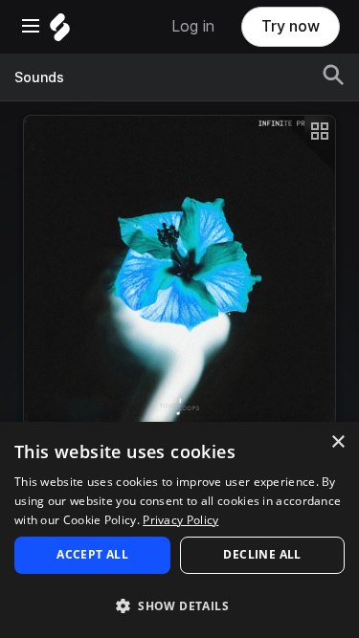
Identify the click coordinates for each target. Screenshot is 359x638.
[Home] (60, 32)
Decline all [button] (262, 554)
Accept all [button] (92, 554)
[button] (179, 605)
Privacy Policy (180, 520)
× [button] (337, 442)
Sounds (39, 77)
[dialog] (179, 530)
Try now (290, 26)
